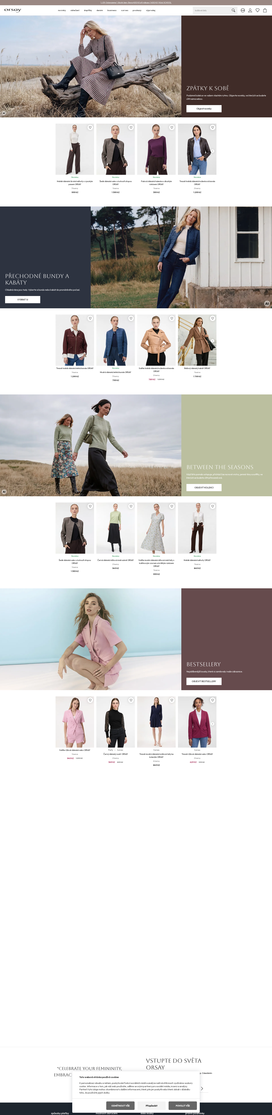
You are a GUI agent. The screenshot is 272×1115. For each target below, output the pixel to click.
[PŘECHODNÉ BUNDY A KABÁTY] (136, 257)
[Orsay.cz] (12, 10)
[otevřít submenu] (67, 10)
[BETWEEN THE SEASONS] (136, 445)
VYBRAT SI (22, 299)
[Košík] (265, 10)
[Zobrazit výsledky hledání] (233, 10)
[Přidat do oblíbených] (90, 127)
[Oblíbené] (258, 10)
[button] (212, 151)
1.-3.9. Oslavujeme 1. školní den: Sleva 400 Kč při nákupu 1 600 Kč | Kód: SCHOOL (136, 2)
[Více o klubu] (243, 10)
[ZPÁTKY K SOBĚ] (136, 66)
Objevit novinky (204, 108)
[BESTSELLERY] (136, 639)
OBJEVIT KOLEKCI (204, 487)
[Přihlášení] (250, 10)
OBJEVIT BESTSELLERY (204, 681)
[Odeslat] (202, 1088)
